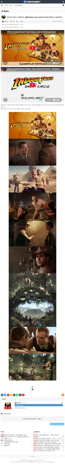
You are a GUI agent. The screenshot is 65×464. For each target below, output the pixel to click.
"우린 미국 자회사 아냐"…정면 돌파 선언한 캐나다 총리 (18, 436)
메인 (6, 5)
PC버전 (32, 456)
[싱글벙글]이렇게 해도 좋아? (11, 442)
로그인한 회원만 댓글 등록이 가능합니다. (32, 418)
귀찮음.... (37, 436)
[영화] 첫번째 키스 (8, 440)
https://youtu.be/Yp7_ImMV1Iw (13, 27)
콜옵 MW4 (6, 445)
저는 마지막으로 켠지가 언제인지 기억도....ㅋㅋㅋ (47, 450)
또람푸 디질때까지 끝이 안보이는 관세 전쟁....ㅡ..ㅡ (48, 442)
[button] (52, 424)
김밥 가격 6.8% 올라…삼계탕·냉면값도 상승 (15, 435)
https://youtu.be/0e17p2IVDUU (13, 24)
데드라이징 (7, 443)
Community (18, 5)
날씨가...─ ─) (7, 438)
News (11, 5)
